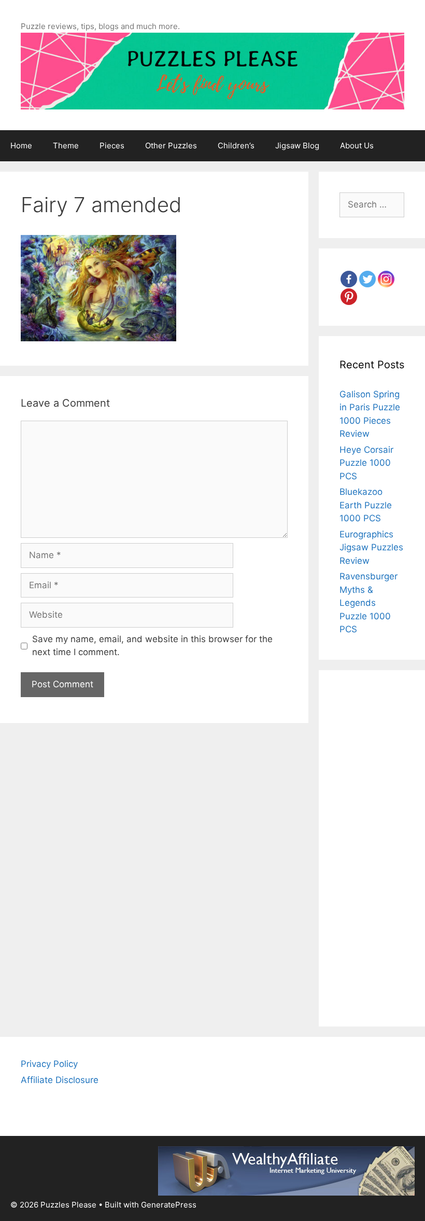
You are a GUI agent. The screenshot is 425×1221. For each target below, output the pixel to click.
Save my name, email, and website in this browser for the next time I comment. (152, 646)
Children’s (236, 145)
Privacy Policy (49, 1064)
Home (21, 145)
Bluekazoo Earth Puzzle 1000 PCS (365, 505)
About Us (357, 145)
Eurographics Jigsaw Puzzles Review (371, 547)
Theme (66, 145)
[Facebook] (349, 279)
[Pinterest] (349, 296)
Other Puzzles (171, 145)
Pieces (112, 145)
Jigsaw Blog (297, 145)
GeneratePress (168, 1205)
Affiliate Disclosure (59, 1080)
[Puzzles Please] (212, 70)
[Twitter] (367, 279)
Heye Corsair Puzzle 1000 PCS (366, 463)
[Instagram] (386, 279)
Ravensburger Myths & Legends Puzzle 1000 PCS (368, 602)
